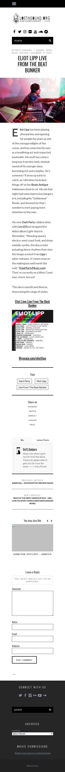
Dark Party (24, 381)
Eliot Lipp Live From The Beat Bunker (32, 303)
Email (32, 425)
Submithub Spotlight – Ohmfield (32, 554)
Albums (40, 50)
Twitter (32, 411)
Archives (16, 730)
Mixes (15, 53)
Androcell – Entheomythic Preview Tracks (32, 481)
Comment (16, 589)
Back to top (32, 765)
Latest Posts (43, 440)
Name (14, 622)
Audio (49, 50)
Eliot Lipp (41, 381)
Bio (22, 440)
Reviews (24, 53)
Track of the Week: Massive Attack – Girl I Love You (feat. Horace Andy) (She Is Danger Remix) (32, 499)
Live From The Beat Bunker (32, 387)
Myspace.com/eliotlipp (32, 358)
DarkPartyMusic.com (32, 268)
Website (16, 646)
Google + (32, 416)
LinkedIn (32, 420)
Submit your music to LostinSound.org (32, 753)
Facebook (32, 407)
